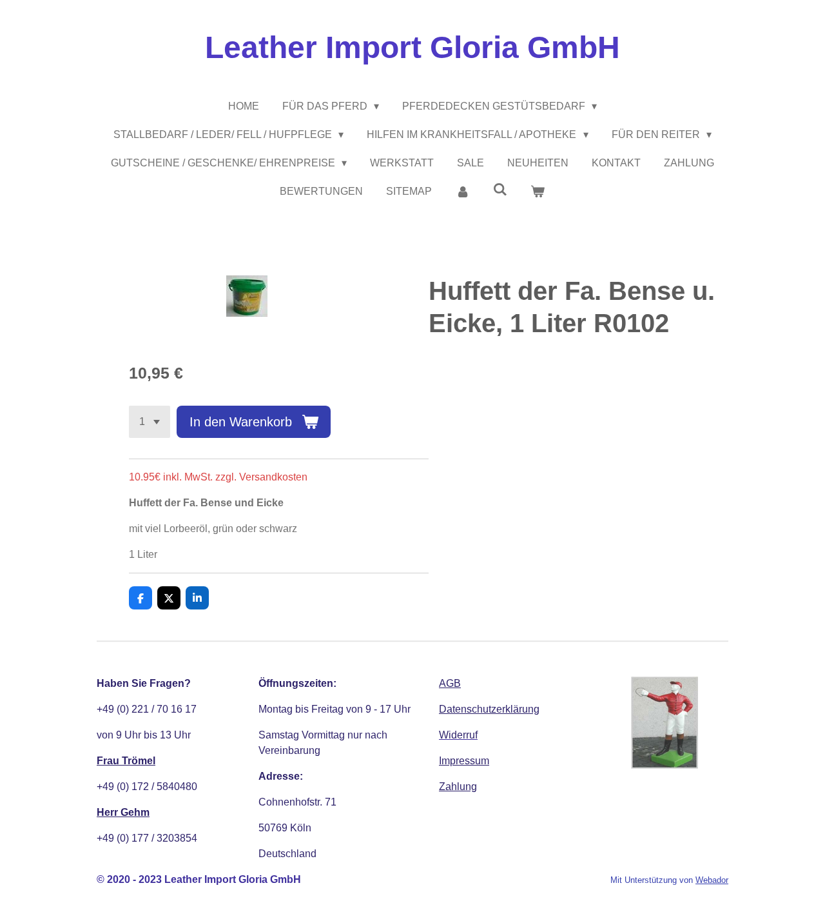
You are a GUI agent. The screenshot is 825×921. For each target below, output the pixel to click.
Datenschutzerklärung (489, 709)
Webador (711, 880)
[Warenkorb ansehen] (537, 192)
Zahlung (458, 786)
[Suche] (500, 190)
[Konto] (462, 192)
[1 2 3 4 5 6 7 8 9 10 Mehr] (149, 422)
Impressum (464, 760)
